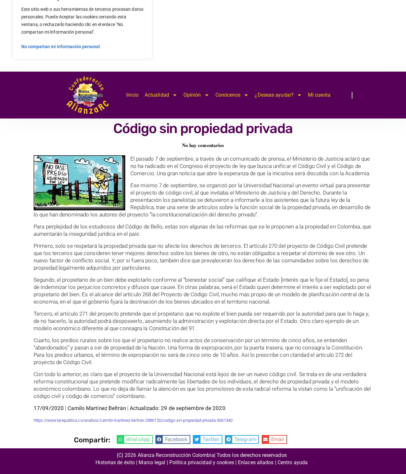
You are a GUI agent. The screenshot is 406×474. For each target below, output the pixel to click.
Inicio (132, 95)
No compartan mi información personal (60, 46)
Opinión (192, 95)
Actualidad (157, 95)
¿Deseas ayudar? (274, 95)
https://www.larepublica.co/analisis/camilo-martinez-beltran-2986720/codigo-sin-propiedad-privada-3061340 (133, 420)
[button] (135, 439)
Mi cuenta (319, 95)
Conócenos (228, 95)
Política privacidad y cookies (201, 462)
